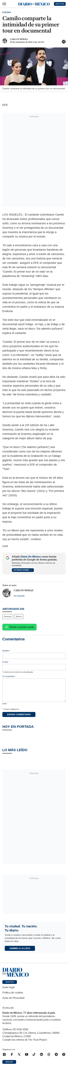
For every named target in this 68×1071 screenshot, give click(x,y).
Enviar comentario (19, 714)
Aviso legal (8, 987)
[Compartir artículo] (64, 42)
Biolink (9, 1062)
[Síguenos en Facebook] (12, 1054)
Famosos (8, 616)
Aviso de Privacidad (13, 998)
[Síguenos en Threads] (49, 1054)
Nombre (6, 651)
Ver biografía (19, 596)
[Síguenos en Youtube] (26, 1054)
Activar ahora (21, 570)
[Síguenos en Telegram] (56, 1054)
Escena (6, 12)
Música (19, 616)
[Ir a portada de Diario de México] (34, 972)
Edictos (10, 982)
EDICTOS (60, 4)
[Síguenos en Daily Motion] (64, 1054)
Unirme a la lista (19, 948)
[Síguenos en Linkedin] (41, 1054)
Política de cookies (12, 992)
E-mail (5, 662)
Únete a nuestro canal (22, 627)
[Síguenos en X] (19, 1054)
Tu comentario (9, 676)
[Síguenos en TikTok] (34, 1054)
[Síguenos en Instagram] (4, 1054)
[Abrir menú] (4, 4)
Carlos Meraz (19, 39)
